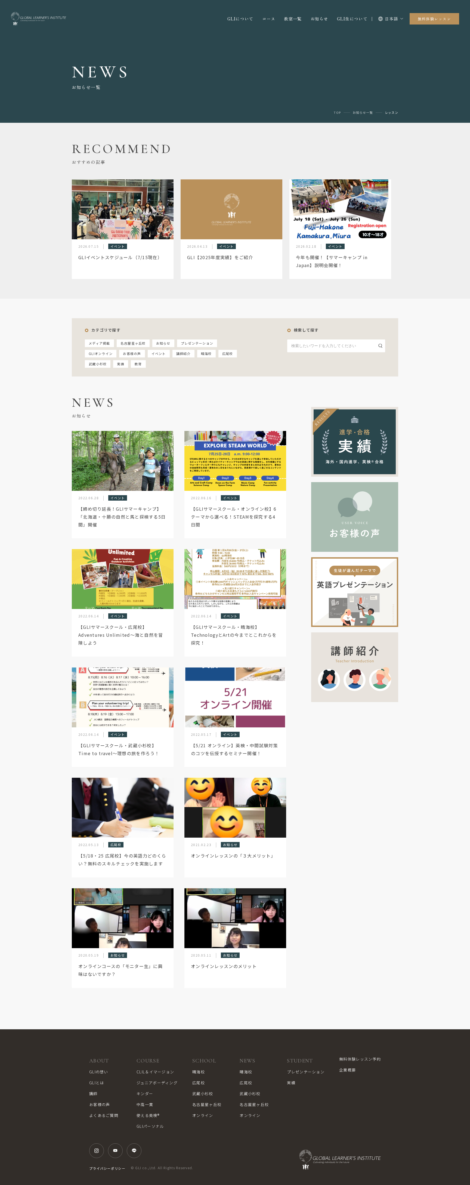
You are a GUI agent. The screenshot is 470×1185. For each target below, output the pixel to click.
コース (269, 19)
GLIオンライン (101, 353)
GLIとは (96, 1082)
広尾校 (227, 353)
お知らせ (319, 19)
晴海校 (206, 353)
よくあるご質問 (103, 1115)
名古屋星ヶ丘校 (133, 343)
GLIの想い (98, 1071)
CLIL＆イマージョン (155, 1071)
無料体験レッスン (434, 19)
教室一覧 (293, 19)
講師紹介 (183, 353)
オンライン (202, 1115)
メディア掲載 (99, 343)
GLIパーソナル (150, 1126)
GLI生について (352, 19)
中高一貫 (145, 1104)
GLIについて (240, 19)
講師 (93, 1093)
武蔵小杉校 (98, 364)
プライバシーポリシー (107, 1168)
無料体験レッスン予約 (360, 1059)
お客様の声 (132, 353)
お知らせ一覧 (363, 112)
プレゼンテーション (197, 343)
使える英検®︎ (148, 1115)
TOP (337, 112)
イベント (158, 353)
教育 (138, 364)
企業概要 (347, 1070)
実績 (120, 364)
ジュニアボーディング (157, 1082)
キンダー (145, 1093)
